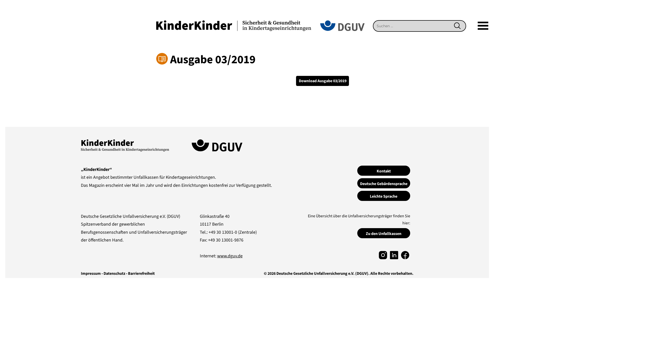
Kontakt (384, 171)
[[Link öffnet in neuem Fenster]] (383, 255)
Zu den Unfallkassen (383, 233)
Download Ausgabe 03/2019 (322, 81)
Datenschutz (114, 273)
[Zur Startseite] (233, 25)
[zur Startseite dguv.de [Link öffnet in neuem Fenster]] (342, 25)
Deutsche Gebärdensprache (383, 184)
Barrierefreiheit (141, 273)
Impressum (91, 273)
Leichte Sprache (383, 196)
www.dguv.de (230, 256)
